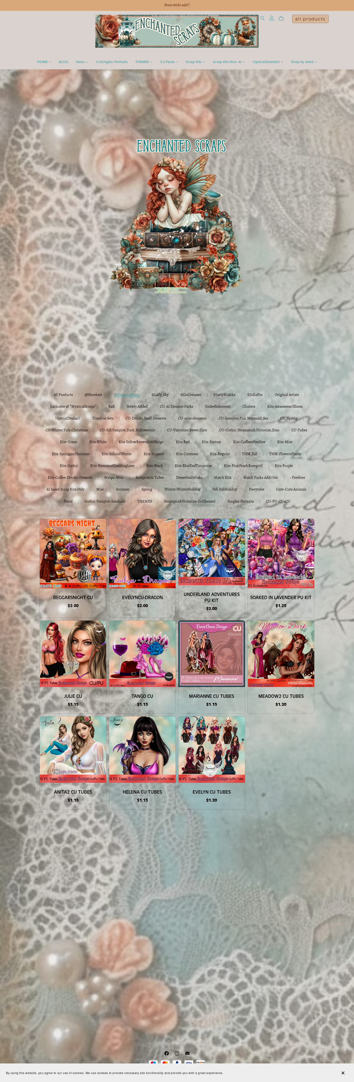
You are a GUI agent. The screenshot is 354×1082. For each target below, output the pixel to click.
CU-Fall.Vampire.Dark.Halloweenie (127, 430)
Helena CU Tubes (142, 792)
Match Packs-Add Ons (260, 478)
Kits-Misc (285, 442)
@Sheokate (93, 395)
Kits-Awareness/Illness (284, 407)
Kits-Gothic (69, 466)
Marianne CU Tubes (211, 696)
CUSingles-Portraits (112, 61)
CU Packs (168, 61)
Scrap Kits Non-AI (228, 61)
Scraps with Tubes (150, 478)
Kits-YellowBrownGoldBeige (141, 442)
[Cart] (283, 18)
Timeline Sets (102, 419)
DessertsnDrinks (189, 478)
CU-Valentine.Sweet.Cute (187, 430)
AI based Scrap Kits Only (65, 490)
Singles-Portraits (241, 502)
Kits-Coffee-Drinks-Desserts (70, 478)
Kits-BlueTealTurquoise (193, 466)
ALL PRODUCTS (310, 18)
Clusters (249, 407)
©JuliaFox (255, 395)
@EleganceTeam (126, 395)
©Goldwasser (191, 395)
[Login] (272, 18)
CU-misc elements (192, 419)
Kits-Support (154, 454)
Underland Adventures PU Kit (212, 597)
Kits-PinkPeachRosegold (243, 466)
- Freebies (297, 478)
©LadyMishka (224, 395)
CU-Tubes (299, 430)
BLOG (63, 61)
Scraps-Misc (114, 478)
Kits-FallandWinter (117, 454)
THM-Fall (249, 454)
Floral (68, 502)
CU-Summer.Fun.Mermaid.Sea (243, 419)
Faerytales (256, 490)
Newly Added (137, 407)
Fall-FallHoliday (224, 490)
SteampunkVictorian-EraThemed (190, 502)
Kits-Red (183, 442)
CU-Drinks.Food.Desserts (145, 419)
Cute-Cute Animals (291, 490)
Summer (123, 490)
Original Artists (287, 395)
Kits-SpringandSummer (71, 454)
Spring (147, 490)
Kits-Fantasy (211, 442)
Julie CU (73, 696)
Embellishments (217, 407)
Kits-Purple (284, 466)
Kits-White (98, 442)
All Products (63, 395)
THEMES (144, 502)
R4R (111, 407)
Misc (100, 490)
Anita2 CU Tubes (73, 792)
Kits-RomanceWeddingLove (112, 466)
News (81, 61)
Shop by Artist (303, 61)
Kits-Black (154, 466)
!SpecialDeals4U (67, 419)
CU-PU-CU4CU (278, 502)
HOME (43, 61)
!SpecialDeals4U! (267, 61)
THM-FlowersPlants (285, 454)
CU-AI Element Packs (176, 407)
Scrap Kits (194, 61)
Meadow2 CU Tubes (281, 696)
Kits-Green (68, 442)
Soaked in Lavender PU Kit (281, 598)
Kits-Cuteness (187, 454)
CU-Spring (288, 419)
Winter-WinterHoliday (182, 490)
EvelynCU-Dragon (142, 598)
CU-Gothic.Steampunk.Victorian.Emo (249, 430)
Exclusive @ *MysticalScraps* (73, 407)
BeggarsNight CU (73, 598)
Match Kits (222, 478)
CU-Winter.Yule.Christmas (67, 430)
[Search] (262, 18)
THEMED (142, 61)
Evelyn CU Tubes (212, 792)
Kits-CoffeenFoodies (249, 442)
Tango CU (142, 696)
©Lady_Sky (160, 395)
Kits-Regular (220, 454)
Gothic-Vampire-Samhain (105, 502)
